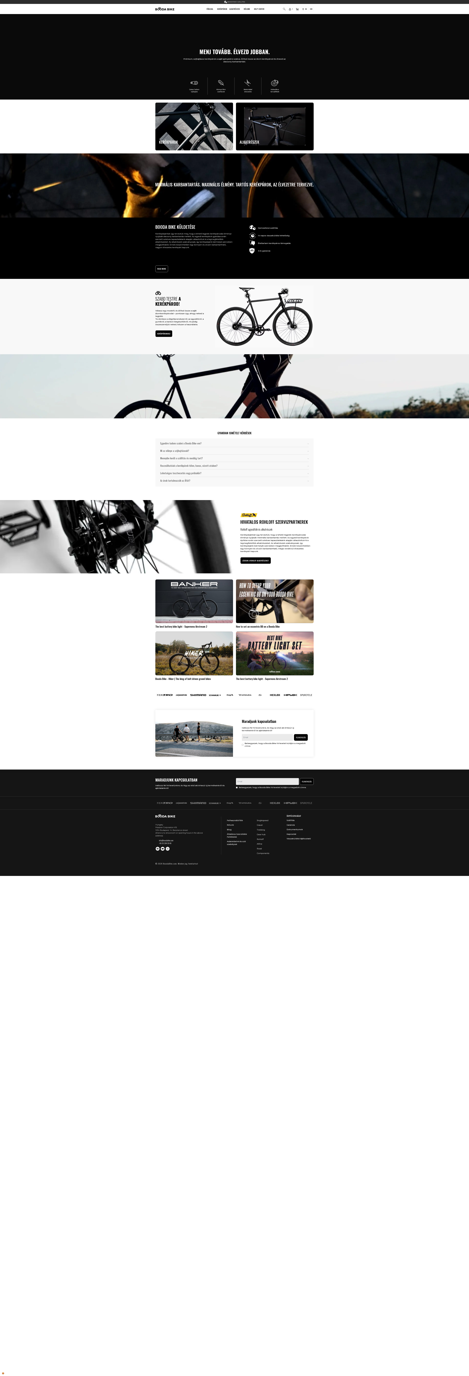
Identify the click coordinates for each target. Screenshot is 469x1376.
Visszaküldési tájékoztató (299, 838)
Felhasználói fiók (235, 820)
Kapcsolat (291, 834)
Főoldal (210, 9)
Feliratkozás (301, 737)
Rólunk (247, 9)
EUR (311, 9)
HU (306, 9)
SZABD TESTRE (168, 301)
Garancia (291, 825)
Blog (229, 829)
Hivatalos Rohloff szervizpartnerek (274, 522)
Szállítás (291, 820)
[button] (194, 601)
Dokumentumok (295, 829)
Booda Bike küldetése (175, 227)
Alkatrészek (234, 9)
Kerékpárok (222, 9)
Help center (259, 9)
